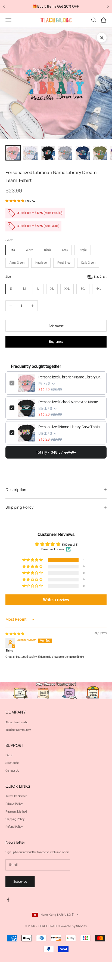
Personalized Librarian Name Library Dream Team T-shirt (70, 377)
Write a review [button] (56, 599)
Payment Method (16, 811)
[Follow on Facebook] (8, 899)
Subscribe (20, 881)
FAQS (8, 755)
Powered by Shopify (73, 926)
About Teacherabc (16, 722)
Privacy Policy (14, 804)
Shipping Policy (14, 819)
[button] (15, 201)
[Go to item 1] (13, 153)
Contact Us (12, 771)
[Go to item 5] (82, 153)
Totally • (56, 452)
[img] (14, 634)
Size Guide (12, 763)
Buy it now (56, 341)
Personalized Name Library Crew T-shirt (69, 427)
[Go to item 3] (47, 153)
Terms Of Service (16, 796)
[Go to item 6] (100, 153)
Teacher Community (18, 730)
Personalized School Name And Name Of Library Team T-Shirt (70, 402)
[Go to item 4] (65, 153)
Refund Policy (13, 827)
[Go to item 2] (30, 153)
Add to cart (56, 326)
